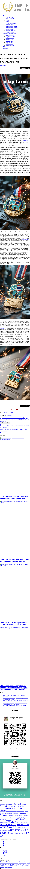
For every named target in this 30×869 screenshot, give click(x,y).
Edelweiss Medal (21, 811)
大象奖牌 (2, 328)
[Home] (3, 841)
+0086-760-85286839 (8, 412)
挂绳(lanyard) (9, 20)
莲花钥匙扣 (4, 830)
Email (5, 852)
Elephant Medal (25, 239)
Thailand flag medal (17, 418)
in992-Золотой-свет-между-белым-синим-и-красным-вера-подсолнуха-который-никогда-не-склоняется (13, 687)
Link (8, 422)
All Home (6, 48)
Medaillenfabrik (8, 820)
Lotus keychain (26, 815)
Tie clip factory (14, 822)
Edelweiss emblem (9, 811)
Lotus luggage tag (3, 817)
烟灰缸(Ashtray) (9, 42)
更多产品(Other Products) (10, 33)
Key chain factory (10, 815)
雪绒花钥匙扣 (21, 833)
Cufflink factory (15, 808)
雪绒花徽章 (16, 833)
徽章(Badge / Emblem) (11, 18)
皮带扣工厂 (11, 827)
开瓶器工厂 (22, 824)
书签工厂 (4, 824)
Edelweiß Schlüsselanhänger (13, 813)
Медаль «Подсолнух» (24, 822)
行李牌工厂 (15, 830)
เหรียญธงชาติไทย (4, 419)
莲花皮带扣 (25, 827)
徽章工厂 (14, 864)
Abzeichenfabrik (2, 804)
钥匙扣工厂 (5, 833)
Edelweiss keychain (15, 811)
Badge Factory (12, 804)
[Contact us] (3, 845)
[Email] (3, 844)
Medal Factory (10, 418)
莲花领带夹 (8, 830)
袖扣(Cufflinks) (9, 29)
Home (5, 16)
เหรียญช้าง (25, 140)
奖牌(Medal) (8, 21)
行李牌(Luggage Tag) (10, 30)
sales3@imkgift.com (9, 415)
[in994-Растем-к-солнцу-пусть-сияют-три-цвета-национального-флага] (15, 439)
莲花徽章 (21, 827)
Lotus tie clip (12, 817)
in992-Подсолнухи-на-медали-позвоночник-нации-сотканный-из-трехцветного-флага (15, 703)
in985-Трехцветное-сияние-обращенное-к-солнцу (14, 705)
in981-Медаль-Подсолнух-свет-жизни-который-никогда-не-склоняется (14, 560)
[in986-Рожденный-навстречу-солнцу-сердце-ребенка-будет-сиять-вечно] (15, 565)
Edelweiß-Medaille (6, 813)
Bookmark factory (13, 806)
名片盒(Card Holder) (10, 36)
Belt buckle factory (10, 861)
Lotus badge (16, 815)
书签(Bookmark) (9, 39)
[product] (3, 842)
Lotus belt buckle (21, 815)
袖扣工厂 (24, 830)
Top (5, 855)
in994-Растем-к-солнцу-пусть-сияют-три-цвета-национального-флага (14, 497)
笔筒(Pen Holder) (10, 44)
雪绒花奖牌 (12, 833)
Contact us (6, 46)
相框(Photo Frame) (10, 35)
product (5, 851)
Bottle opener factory (18, 861)
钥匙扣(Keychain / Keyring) (12, 27)
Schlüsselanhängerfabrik (4, 822)
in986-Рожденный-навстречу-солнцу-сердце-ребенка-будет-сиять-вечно (14, 623)
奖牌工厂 (25, 419)
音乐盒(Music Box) (10, 38)
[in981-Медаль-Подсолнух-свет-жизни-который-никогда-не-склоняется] (15, 502)
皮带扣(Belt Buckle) (10, 24)
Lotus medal (8, 817)
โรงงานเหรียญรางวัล (14, 419)
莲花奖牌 (18, 827)
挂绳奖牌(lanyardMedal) (11, 23)
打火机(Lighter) (9, 41)
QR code (3, 422)
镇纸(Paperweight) (10, 45)
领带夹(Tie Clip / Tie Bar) (11, 26)
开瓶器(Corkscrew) (10, 32)
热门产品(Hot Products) (9, 17)
